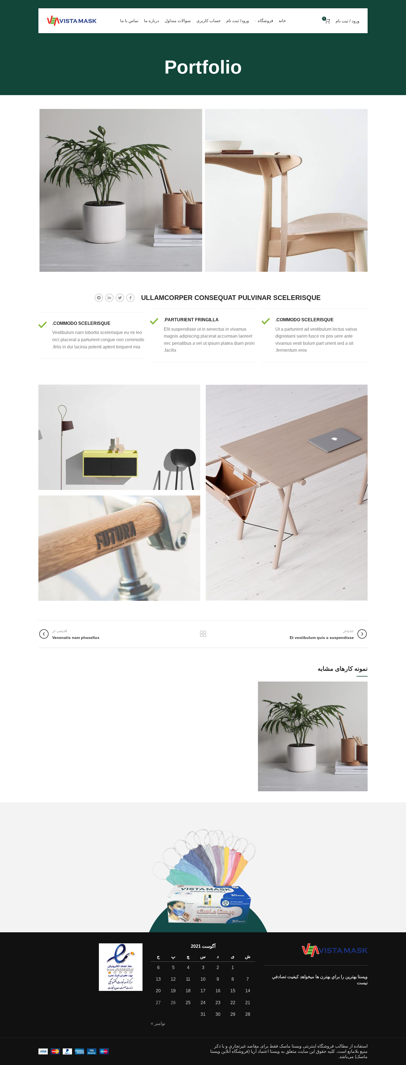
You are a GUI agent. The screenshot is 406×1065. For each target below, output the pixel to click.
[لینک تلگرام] (99, 298)
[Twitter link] (120, 298)
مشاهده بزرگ (262, 686)
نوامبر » (158, 1023)
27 (158, 1002)
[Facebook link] (130, 298)
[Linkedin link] (109, 298)
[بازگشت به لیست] (203, 634)
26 (173, 1002)
